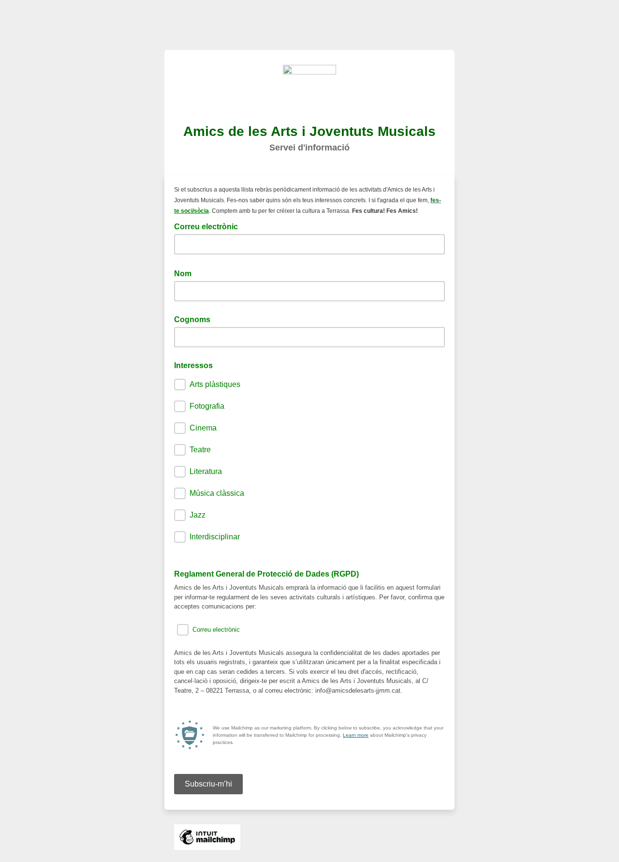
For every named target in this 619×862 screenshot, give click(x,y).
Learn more (355, 735)
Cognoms (192, 319)
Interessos (193, 365)
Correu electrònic (209, 226)
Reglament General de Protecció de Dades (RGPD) (266, 574)
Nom (185, 273)
